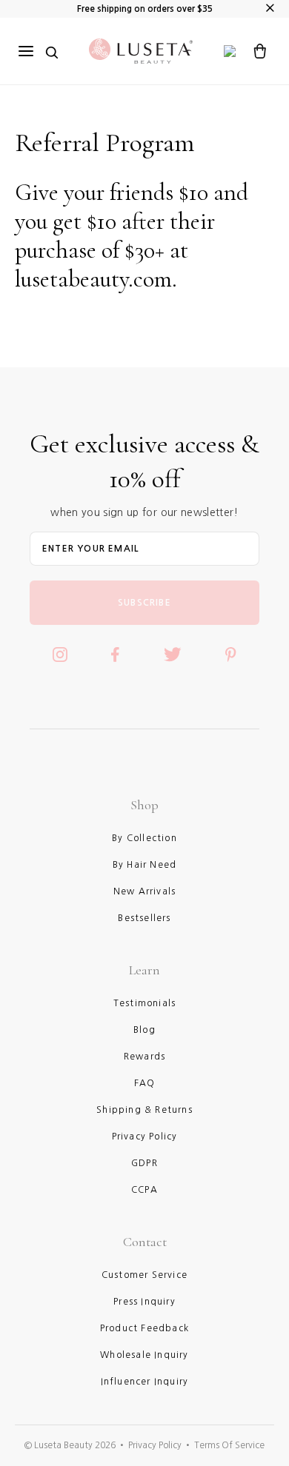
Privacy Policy (155, 1445)
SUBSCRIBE (144, 602)
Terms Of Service (229, 1445)
